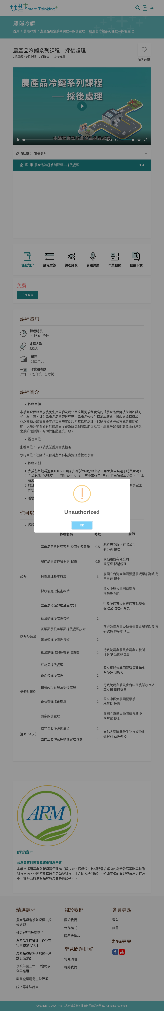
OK (82, 525)
